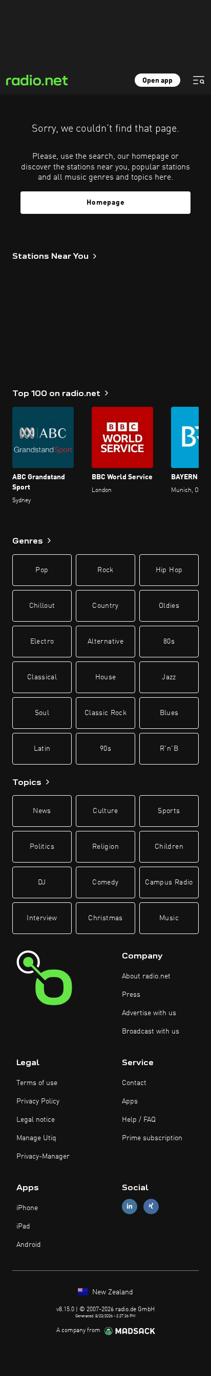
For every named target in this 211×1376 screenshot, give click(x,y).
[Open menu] (199, 80)
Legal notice (35, 1119)
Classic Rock (105, 713)
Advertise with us (149, 1013)
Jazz (169, 677)
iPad (23, 1226)
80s (169, 641)
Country (105, 605)
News (42, 811)
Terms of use (36, 1083)
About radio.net (146, 976)
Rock (105, 570)
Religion (105, 846)
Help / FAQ (139, 1119)
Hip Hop (169, 570)
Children (169, 846)
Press (131, 994)
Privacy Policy (37, 1101)
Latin (42, 748)
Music (169, 918)
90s (105, 748)
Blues (169, 713)
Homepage (106, 202)
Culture (105, 811)
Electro (42, 641)
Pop (41, 570)
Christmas (105, 918)
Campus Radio (169, 882)
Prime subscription (152, 1138)
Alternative (105, 641)
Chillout (42, 605)
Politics (42, 846)
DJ (42, 882)
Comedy (105, 882)
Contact (134, 1083)
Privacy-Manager (43, 1156)
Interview (42, 918)
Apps (130, 1101)
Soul (42, 713)
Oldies (169, 605)
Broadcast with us (150, 1031)
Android (28, 1244)
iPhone (27, 1208)
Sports (169, 811)
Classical (42, 677)
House (105, 677)
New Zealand (111, 1292)
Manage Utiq (36, 1138)
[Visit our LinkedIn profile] (129, 1206)
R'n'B (169, 748)
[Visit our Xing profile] (151, 1206)
